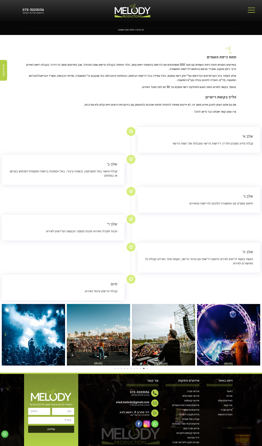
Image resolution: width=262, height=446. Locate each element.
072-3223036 (33, 10)
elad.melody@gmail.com (132, 402)
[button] (147, 368)
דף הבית (140, 29)
